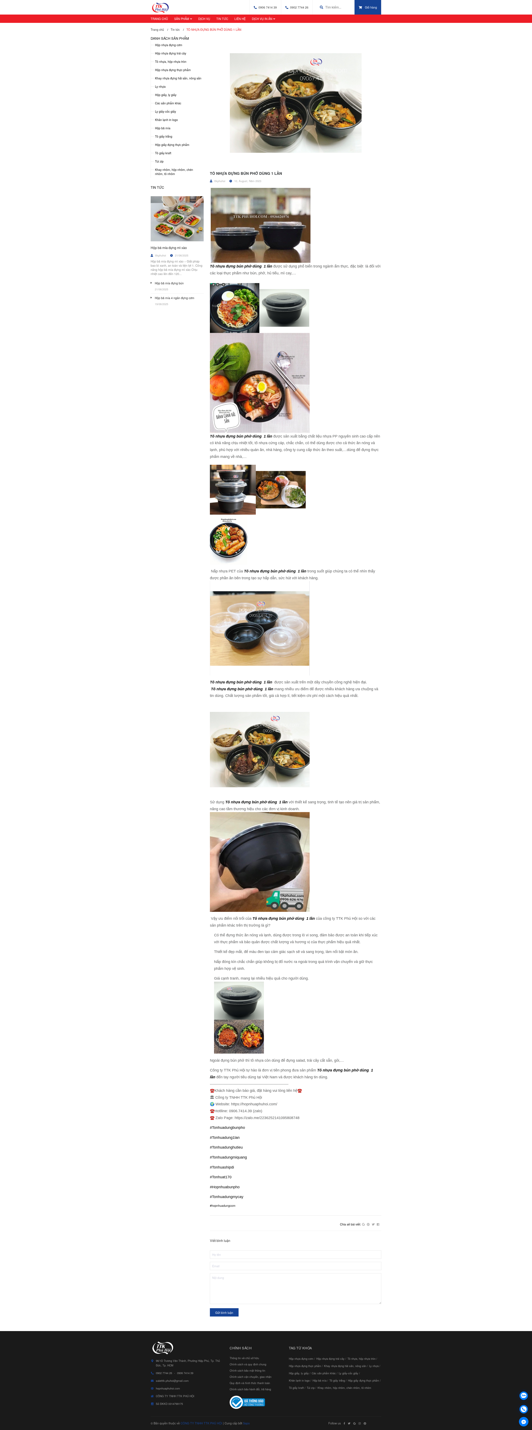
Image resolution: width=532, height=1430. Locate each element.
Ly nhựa (160, 86)
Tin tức (157, 187)
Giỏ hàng (371, 7)
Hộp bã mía (162, 128)
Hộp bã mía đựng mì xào (169, 247)
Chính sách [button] (241, 1348)
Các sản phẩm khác (168, 103)
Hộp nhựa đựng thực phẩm (173, 70)
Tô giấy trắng (163, 136)
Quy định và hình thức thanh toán (250, 1383)
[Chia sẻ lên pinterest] (368, 1224)
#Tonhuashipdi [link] (222, 1167)
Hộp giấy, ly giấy (165, 95)
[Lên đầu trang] (524, 1384)
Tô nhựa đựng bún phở (230, 266)
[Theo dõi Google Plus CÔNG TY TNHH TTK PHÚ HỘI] (354, 1423)
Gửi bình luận (224, 1312)
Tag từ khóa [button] (300, 1348)
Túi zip (159, 161)
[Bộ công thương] (256, 1402)
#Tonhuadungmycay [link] (226, 1197)
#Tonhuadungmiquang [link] (228, 1157)
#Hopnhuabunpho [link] (225, 1187)
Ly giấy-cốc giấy (165, 111)
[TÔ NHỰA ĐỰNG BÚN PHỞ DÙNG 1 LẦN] (295, 102)
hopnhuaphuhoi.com (168, 1388)
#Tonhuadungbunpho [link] (227, 1128)
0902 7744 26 (299, 7)
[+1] (363, 1224)
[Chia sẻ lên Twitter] (373, 1224)
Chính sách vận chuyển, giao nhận (250, 1377)
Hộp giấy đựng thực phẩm (172, 145)
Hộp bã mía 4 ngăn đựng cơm (174, 298)
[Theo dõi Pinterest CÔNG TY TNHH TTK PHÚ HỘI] (365, 1423)
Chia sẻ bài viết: (350, 1224)
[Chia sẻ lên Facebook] (378, 1224)
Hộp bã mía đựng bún (169, 283)
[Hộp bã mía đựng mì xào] (177, 219)
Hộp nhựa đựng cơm (168, 45)
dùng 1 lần (261, 266)
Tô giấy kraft (163, 153)
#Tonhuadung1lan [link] (225, 1137)
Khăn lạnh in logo (166, 120)
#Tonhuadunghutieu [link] (226, 1147)
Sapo (246, 1423)
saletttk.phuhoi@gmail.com (172, 1381)
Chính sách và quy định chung (248, 1364)
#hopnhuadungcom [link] (222, 1205)
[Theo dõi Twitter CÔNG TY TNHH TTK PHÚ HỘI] (349, 1423)
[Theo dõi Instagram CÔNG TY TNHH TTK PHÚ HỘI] (359, 1423)
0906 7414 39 (268, 7)
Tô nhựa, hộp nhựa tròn (170, 61)
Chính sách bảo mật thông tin (247, 1370)
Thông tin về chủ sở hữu (244, 1358)
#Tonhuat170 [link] (221, 1177)
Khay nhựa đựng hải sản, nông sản (178, 78)
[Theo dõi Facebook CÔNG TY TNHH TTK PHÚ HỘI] (344, 1423)
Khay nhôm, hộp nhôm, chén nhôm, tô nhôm (174, 172)
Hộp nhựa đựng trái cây (170, 53)
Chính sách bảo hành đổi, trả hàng (250, 1389)
